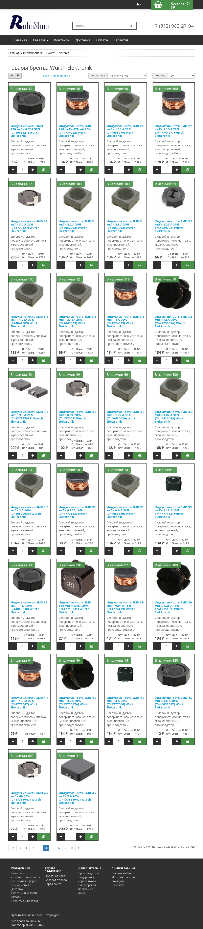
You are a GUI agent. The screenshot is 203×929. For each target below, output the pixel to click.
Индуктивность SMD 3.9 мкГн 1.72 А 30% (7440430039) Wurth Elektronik (125, 417)
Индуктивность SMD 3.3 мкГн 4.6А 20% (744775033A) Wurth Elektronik (173, 321)
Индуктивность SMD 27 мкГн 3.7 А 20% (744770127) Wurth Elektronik (29, 226)
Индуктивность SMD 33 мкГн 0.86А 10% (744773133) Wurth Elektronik (77, 512)
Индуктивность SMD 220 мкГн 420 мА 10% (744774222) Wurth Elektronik (75, 131)
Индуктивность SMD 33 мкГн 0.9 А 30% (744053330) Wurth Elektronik (125, 512)
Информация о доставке (21, 887)
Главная (20, 40)
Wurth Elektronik (58, 53)
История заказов (123, 877)
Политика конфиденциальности (25, 875)
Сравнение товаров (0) (56, 76)
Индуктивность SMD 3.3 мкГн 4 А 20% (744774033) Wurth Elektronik (125, 321)
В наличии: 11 (69, 756)
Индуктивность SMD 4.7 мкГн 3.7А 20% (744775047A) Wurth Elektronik (77, 702)
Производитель (33, 53)
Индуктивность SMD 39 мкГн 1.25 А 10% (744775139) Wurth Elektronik (173, 607)
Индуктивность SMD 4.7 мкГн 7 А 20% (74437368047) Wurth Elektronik (77, 798)
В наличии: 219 (118, 279)
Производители (89, 873)
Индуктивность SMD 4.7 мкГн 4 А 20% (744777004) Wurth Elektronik (125, 702)
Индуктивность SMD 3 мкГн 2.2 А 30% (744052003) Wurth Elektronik (76, 226)
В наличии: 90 (117, 89)
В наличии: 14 (117, 660)
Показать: (160, 75)
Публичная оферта (24, 881)
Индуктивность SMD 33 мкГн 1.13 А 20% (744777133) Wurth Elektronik (173, 512)
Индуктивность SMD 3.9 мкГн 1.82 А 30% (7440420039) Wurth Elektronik (173, 417)
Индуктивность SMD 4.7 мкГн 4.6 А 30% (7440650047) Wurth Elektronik (173, 702)
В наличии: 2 (164, 470)
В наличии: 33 (21, 89)
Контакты (62, 40)
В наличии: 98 (165, 279)
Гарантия (121, 40)
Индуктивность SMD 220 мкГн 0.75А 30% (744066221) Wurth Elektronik (27, 131)
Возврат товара (56, 880)
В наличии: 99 (165, 184)
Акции (82, 893)
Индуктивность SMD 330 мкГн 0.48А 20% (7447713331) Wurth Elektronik (75, 607)
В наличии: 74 (117, 470)
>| (86, 848)
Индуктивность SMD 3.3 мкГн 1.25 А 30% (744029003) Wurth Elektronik (173, 226)
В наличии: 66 (117, 374)
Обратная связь (56, 876)
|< (12, 848)
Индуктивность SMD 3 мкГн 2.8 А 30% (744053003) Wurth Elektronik (124, 226)
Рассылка (118, 885)
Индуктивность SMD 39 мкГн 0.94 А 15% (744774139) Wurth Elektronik (125, 607)
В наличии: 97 (117, 565)
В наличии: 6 (20, 660)
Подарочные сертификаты (87, 879)
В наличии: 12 (21, 184)
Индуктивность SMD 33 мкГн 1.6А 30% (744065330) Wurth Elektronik (29, 607)
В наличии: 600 (22, 756)
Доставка (83, 40)
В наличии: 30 (21, 565)
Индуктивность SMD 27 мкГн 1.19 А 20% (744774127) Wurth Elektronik (173, 131)
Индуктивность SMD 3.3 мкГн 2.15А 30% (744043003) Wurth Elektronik (77, 321)
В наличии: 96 (69, 89)
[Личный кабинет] (139, 4)
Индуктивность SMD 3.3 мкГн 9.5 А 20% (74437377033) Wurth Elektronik (29, 417)
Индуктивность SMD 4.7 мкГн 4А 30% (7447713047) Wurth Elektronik (29, 798)
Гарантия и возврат (24, 901)
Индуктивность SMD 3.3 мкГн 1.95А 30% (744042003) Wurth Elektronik (29, 321)
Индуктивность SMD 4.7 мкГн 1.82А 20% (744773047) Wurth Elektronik (29, 702)
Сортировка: (98, 75)
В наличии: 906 (70, 565)
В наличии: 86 (69, 660)
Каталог (39, 40)
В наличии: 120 (166, 660)
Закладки (118, 881)
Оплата (102, 40)
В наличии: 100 (166, 89)
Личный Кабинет (123, 873)
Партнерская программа (87, 887)
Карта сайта (53, 884)
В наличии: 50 (69, 470)
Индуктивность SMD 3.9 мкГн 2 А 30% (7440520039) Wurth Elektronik (29, 512)
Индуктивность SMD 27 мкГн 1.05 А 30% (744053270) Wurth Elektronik (125, 131)
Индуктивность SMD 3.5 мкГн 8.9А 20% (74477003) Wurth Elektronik (77, 417)
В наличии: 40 (21, 374)
